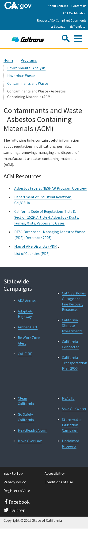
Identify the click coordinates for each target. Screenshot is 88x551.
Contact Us (78, 6)
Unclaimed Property (70, 443)
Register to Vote (17, 490)
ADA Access (27, 300)
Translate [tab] (79, 27)
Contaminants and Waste (27, 83)
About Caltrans (58, 6)
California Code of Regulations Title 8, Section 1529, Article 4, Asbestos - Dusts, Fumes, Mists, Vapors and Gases (46, 217)
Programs (29, 60)
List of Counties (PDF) (32, 253)
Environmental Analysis (26, 68)
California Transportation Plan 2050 (74, 363)
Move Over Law (30, 440)
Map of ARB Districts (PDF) (35, 246)
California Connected (70, 344)
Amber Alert (28, 327)
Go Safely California (26, 417)
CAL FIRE (25, 353)
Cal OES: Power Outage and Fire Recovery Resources (74, 301)
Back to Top (13, 473)
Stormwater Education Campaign (72, 425)
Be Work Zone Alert (29, 340)
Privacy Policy (15, 482)
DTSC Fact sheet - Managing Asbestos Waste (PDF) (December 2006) (49, 234)
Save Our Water (74, 408)
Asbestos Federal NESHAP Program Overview (50, 188)
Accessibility (55, 473)
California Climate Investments (72, 325)
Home (8, 60)
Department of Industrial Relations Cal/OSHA (43, 200)
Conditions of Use (59, 482)
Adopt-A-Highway (25, 314)
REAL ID (68, 398)
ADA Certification (74, 13)
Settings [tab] (59, 27)
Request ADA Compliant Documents (61, 20)
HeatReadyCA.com (32, 430)
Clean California (26, 401)
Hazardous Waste (21, 75)
